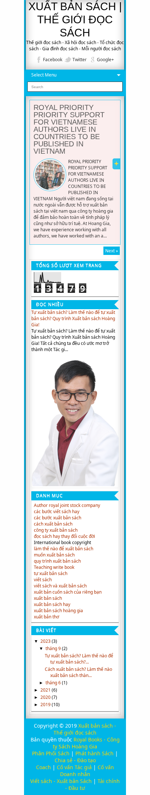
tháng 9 (54, 648)
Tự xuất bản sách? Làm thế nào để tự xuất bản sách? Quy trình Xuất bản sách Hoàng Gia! (73, 318)
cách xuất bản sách (53, 524)
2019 (46, 704)
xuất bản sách (48, 598)
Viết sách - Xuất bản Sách (61, 781)
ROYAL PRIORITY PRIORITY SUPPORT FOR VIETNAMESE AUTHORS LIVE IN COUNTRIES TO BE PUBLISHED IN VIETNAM (68, 129)
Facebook (52, 59)
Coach (43, 767)
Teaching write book (54, 567)
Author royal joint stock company (67, 505)
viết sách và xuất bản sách (60, 586)
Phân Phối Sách (51, 753)
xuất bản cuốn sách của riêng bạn (68, 592)
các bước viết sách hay (56, 511)
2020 (46, 697)
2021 (46, 690)
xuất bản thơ (46, 617)
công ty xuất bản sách (56, 530)
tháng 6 (54, 683)
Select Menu (43, 75)
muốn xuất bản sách (54, 555)
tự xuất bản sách (50, 573)
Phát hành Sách (94, 753)
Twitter (79, 59)
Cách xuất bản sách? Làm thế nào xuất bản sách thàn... (78, 672)
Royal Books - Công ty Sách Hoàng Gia (86, 743)
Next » (111, 251)
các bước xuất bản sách (57, 518)
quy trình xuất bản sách (57, 561)
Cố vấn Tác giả (74, 767)
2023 (46, 641)
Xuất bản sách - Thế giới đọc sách (85, 729)
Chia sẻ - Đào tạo (75, 760)
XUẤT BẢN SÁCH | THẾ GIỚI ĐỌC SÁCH (75, 19)
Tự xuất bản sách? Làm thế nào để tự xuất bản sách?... (79, 659)
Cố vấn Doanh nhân (87, 771)
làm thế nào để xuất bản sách (63, 549)
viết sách (43, 579)
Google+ (105, 59)
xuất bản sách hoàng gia (58, 610)
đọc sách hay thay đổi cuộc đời (64, 536)
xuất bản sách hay (52, 604)
